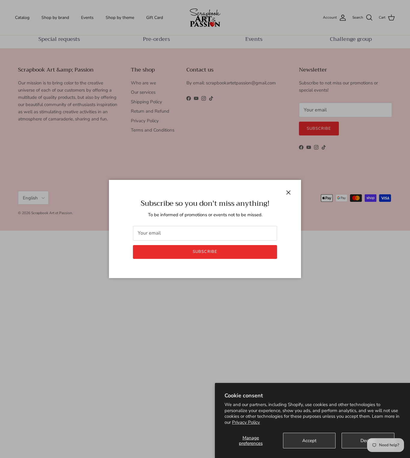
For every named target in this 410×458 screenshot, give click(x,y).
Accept (309, 441)
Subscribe (205, 251)
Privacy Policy (246, 422)
